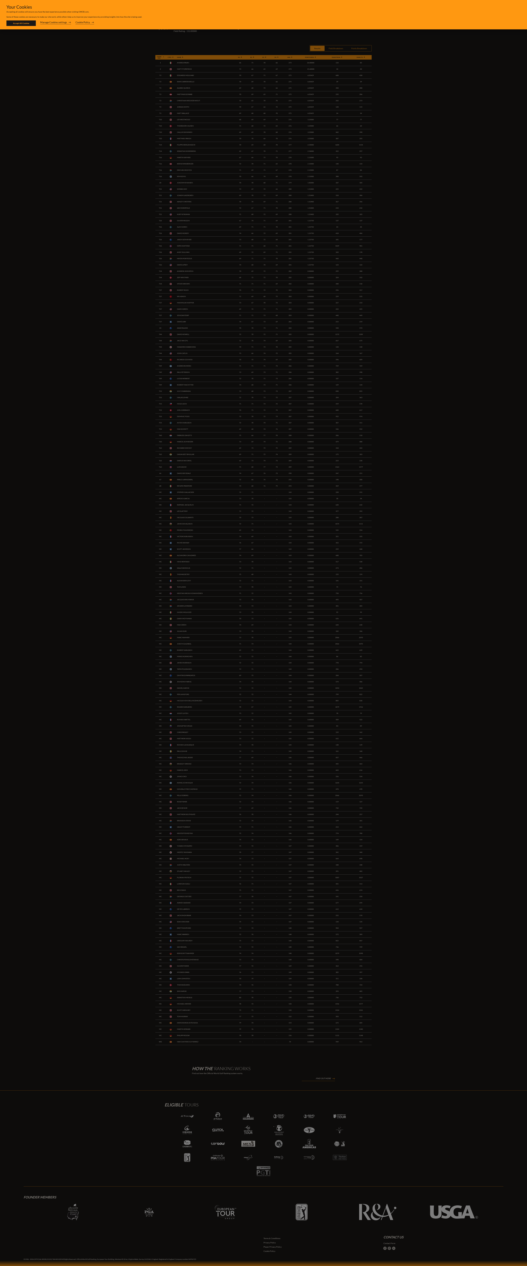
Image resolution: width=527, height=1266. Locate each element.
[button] (55, 23)
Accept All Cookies (21, 23)
